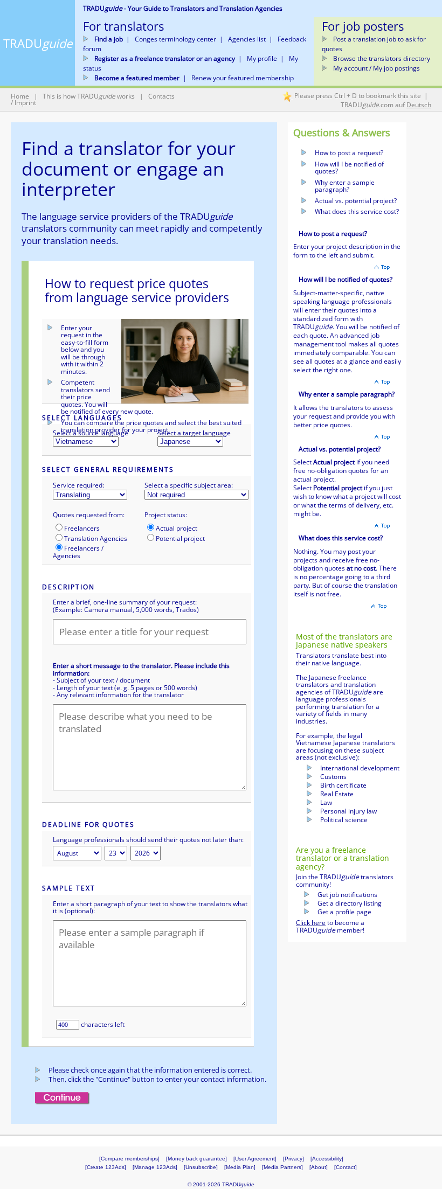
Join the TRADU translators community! (344, 880)
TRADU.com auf (386, 104)
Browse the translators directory (381, 58)
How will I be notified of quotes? (349, 167)
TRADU (37, 43)
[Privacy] (293, 1159)
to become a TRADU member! (330, 926)
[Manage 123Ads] (155, 1167)
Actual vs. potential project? (356, 200)
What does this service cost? (357, 211)
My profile (262, 58)
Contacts (161, 96)
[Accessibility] (326, 1159)
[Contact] (345, 1167)
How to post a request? (349, 152)
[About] (318, 1167)
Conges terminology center (175, 39)
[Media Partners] (285, 1167)
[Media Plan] (239, 1167)
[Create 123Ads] (105, 1167)
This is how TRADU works (89, 96)
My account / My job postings (376, 68)
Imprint (25, 102)
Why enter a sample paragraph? (345, 186)
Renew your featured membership (242, 77)
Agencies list (247, 39)
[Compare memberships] (129, 1159)
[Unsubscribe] (201, 1167)
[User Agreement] (255, 1159)
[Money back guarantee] (196, 1159)
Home (20, 96)
